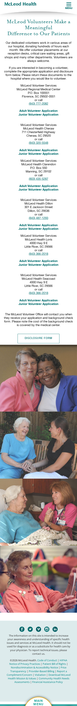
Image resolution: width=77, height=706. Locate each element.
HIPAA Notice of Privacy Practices (38, 662)
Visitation (40, 675)
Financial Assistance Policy (47, 682)
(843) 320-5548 (38, 143)
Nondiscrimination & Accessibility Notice (34, 667)
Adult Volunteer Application (38, 111)
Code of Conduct (47, 660)
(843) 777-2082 (38, 103)
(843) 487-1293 (38, 218)
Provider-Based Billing (41, 671)
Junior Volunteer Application (38, 114)
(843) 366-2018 (38, 254)
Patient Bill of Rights (54, 664)
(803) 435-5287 (38, 179)
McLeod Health (20, 4)
